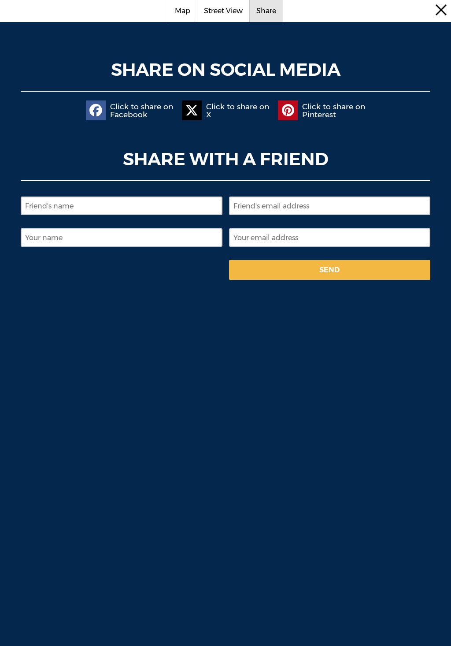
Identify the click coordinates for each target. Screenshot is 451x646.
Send (329, 270)
